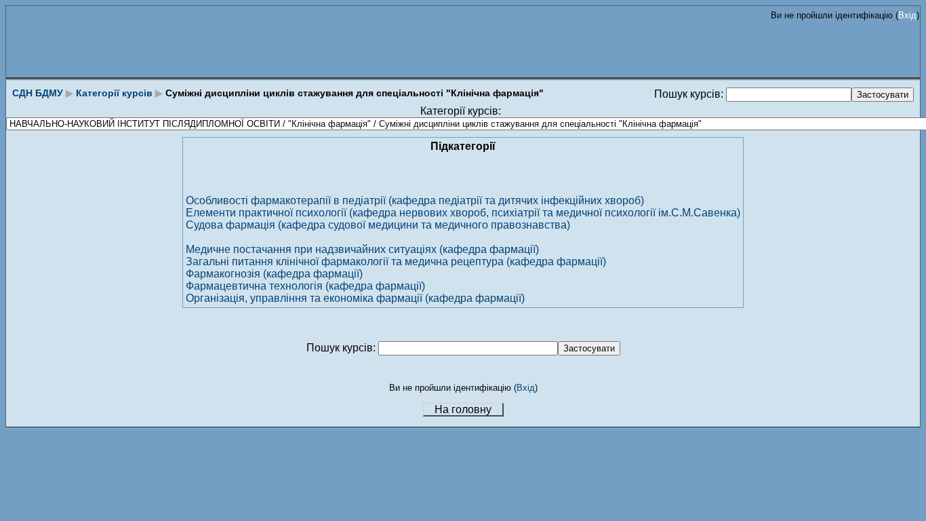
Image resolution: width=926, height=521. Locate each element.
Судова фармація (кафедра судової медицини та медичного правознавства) (378, 225)
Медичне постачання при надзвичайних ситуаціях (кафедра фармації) (362, 249)
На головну (463, 409)
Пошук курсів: (690, 94)
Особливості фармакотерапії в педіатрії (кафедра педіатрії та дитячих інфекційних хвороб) (415, 200)
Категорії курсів (114, 93)
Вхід (907, 15)
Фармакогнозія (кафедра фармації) (274, 273)
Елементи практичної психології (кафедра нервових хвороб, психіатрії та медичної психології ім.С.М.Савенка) (463, 212)
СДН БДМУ (37, 93)
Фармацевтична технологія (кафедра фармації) (305, 286)
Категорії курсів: (460, 111)
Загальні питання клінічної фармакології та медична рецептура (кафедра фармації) (396, 261)
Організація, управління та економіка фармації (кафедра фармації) (355, 298)
